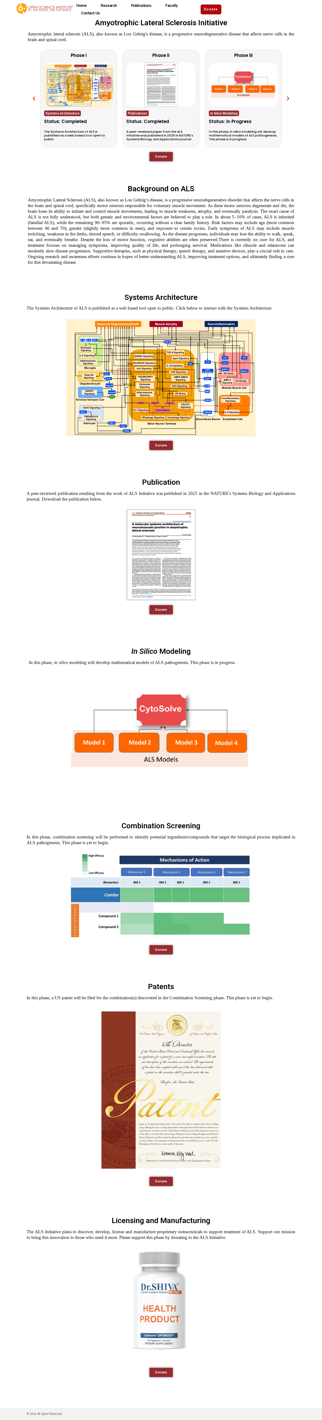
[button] (34, 98)
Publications (141, 5)
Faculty (171, 5)
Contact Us (90, 13)
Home (81, 5)
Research (109, 5)
